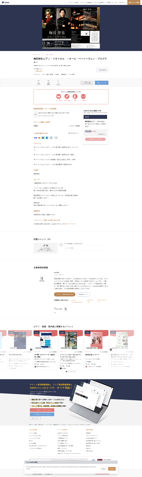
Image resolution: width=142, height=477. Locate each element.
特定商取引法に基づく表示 (93, 443)
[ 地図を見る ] (39, 71)
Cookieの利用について (92, 438)
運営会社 (88, 445)
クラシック (37, 54)
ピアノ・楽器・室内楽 (47, 54)
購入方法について (75, 133)
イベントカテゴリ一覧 (35, 435)
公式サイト (58, 309)
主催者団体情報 (102, 70)
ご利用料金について (63, 438)
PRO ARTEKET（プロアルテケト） (38, 445)
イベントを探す (33, 433)
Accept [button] (112, 468)
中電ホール (49, 474)
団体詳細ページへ (83, 294)
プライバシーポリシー (92, 435)
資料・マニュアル (62, 448)
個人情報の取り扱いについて (93, 440)
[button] (66, 371)
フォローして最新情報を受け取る (64, 294)
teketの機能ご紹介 (62, 440)
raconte (56, 272)
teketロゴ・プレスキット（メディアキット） (69, 453)
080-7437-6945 (70, 224)
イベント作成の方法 (63, 435)
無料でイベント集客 (134, 2)
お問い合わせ (89, 451)
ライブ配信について (63, 443)
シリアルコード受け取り (35, 448)
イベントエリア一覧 (34, 438)
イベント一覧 (48, 424)
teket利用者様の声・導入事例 (65, 445)
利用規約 (88, 433)
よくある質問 (32, 443)
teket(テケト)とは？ (63, 433)
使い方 (31, 440)
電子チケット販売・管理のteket (36, 424)
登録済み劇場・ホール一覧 (64, 451)
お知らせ (88, 448)
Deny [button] (103, 469)
